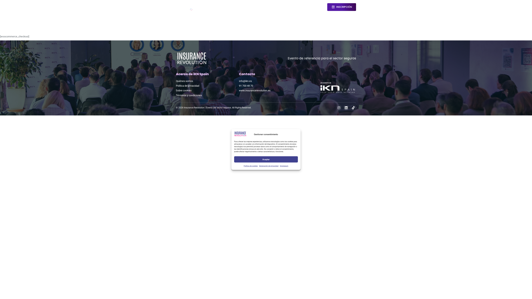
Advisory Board (233, 7)
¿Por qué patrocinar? (281, 7)
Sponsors (262, 5)
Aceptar (266, 159)
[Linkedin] (346, 107)
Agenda (216, 5)
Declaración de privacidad (268, 166)
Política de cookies (251, 166)
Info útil (308, 7)
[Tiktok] (353, 107)
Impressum (284, 166)
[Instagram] (339, 107)
